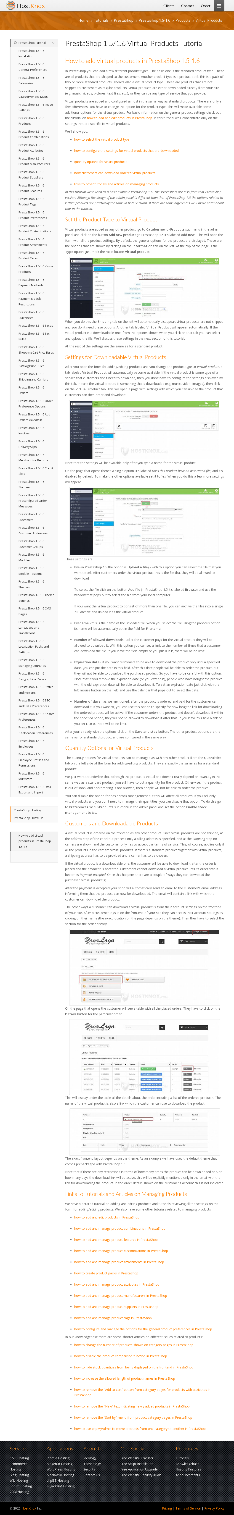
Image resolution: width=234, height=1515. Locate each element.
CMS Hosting (19, 1458)
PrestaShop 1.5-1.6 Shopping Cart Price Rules (36, 350)
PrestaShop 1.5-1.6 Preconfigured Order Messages (33, 500)
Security (89, 1469)
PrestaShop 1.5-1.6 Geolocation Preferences (36, 730)
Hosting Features (188, 1469)
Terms (188, 1508)
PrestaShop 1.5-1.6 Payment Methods (31, 282)
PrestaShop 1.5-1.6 (154, 20)
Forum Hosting (21, 1486)
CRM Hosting (19, 1491)
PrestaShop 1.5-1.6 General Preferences (33, 67)
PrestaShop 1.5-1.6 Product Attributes (31, 148)
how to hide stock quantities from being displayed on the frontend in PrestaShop (134, 1367)
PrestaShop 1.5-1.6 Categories (31, 80)
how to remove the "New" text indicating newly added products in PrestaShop (132, 1406)
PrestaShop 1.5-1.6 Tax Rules (34, 336)
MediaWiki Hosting (60, 1475)
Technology (92, 1464)
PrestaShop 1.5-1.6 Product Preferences (33, 215)
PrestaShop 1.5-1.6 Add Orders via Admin (34, 417)
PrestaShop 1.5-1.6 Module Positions (31, 571)
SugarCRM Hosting (60, 1486)
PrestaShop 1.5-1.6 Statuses (31, 484)
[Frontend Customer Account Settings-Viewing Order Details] (145, 1057)
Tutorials (101, 20)
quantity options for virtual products (100, 162)
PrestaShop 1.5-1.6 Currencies (31, 315)
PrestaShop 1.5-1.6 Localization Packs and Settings (34, 646)
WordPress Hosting (61, 1469)
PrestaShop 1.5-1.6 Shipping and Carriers (33, 377)
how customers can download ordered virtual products (114, 173)
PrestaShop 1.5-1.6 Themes (31, 584)
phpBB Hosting (58, 1480)
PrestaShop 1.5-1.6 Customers (31, 517)
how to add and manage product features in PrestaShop (116, 1239)
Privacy (214, 1508)
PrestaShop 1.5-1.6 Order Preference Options (36, 404)
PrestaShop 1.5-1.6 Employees (31, 743)
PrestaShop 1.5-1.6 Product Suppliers (31, 175)
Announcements (188, 1475)
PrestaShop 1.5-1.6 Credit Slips (36, 471)
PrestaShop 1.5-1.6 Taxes (36, 326)
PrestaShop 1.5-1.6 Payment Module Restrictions (31, 298)
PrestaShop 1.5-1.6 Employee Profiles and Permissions (34, 759)
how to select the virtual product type (102, 139)
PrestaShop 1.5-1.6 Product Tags (31, 202)
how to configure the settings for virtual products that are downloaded (126, 150)
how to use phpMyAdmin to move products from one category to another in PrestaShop (140, 1428)
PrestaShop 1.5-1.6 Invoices (31, 431)
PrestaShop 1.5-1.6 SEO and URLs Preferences (35, 703)
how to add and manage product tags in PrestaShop (113, 1318)
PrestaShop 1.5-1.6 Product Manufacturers (34, 161)
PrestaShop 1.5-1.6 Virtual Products (36, 269)
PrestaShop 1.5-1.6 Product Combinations (34, 134)
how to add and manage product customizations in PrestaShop (121, 1251)
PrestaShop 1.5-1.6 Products (31, 121)
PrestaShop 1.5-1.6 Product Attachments (33, 242)
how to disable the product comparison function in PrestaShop (120, 1356)
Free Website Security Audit (140, 1475)
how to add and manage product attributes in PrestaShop (117, 1284)
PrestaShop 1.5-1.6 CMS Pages (35, 611)
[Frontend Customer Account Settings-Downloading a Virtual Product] (145, 1132)
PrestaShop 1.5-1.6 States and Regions (36, 690)
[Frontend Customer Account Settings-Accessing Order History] (145, 967)
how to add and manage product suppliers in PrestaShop (116, 1307)
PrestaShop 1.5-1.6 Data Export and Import (35, 790)
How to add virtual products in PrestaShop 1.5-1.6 (35, 841)
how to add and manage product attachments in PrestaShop (119, 1262)
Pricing (167, 1508)
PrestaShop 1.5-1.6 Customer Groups (31, 544)
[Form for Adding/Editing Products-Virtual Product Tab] (145, 430)
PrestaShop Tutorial (32, 43)
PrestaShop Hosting (27, 810)
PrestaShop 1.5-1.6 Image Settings (36, 107)
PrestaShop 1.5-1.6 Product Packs (31, 255)
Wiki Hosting (19, 1480)
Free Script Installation (136, 1464)
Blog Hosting (19, 1475)
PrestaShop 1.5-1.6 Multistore (31, 776)
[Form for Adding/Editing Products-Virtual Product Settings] (145, 522)
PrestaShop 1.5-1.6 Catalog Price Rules (32, 363)
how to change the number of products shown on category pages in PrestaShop (133, 1345)
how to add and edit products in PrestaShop (119, 118)
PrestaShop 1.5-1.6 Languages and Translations (31, 627)
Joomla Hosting (58, 1458)
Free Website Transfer (136, 1458)
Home (83, 20)
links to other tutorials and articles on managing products (116, 184)
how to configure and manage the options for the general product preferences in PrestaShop (143, 1329)
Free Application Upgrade (139, 1469)
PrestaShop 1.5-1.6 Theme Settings (36, 598)
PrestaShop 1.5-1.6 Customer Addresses (33, 530)
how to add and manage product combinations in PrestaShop (119, 1228)
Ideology (89, 1458)
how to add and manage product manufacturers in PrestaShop (120, 1295)
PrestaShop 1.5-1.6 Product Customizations (35, 229)
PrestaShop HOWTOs (28, 818)
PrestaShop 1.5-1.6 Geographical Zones (32, 676)
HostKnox (28, 1508)
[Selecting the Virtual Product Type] (145, 288)
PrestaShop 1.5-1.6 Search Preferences (36, 717)
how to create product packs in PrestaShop (106, 1273)
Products (183, 20)
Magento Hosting (59, 1464)
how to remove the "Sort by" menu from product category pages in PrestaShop (133, 1417)
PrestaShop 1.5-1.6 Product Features (31, 188)
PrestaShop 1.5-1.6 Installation (31, 53)
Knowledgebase (187, 1464)
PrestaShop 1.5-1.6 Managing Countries (32, 663)
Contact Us (91, 1475)
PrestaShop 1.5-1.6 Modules (31, 557)
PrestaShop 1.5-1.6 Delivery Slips (31, 444)
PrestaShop (123, 20)
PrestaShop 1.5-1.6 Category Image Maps (33, 94)
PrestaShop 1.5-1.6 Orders (31, 390)
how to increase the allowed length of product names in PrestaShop (124, 1378)
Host (30, 6)
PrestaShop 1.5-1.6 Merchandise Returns (33, 457)
